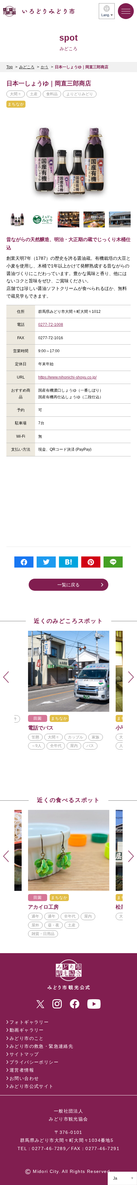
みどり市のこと (27, 1038)
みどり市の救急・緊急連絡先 (41, 1046)
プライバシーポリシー (34, 1062)
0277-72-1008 (50, 324)
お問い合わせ (24, 1078)
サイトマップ (24, 1054)
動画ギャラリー (27, 1030)
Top (9, 67)
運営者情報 (22, 1070)
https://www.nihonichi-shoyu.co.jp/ (67, 377)
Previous (6, 677)
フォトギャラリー (29, 1022)
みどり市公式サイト (32, 1086)
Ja (115, 1178)
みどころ (26, 67)
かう (44, 67)
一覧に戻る (68, 584)
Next (131, 677)
